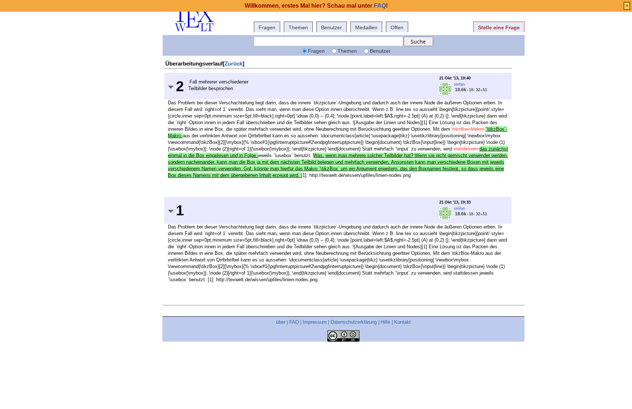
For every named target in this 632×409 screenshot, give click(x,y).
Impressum (315, 322)
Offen (397, 27)
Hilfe (385, 322)
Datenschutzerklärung (354, 322)
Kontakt (402, 322)
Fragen (267, 27)
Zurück (233, 63)
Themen (298, 27)
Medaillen (366, 27)
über (280, 322)
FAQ (294, 322)
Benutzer (331, 27)
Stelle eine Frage (499, 27)
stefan (459, 84)
